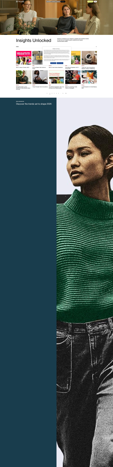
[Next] (66, 93)
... (60, 93)
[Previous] (47, 93)
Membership (48, 1)
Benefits (58, 1)
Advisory (53, 1)
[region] (56, 56)
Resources (62, 1)
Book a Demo (90, 1)
